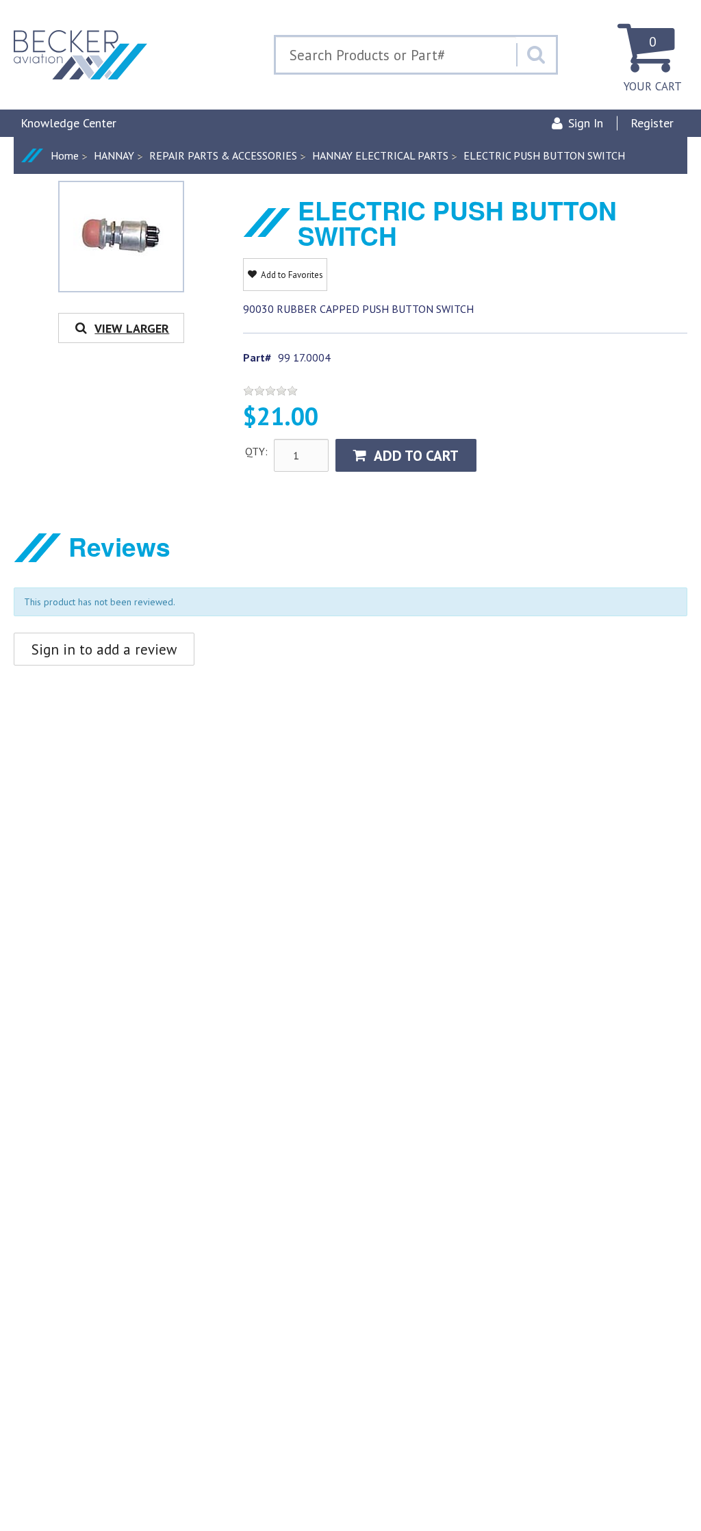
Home (65, 155)
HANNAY (114, 155)
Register (652, 123)
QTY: (256, 451)
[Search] (536, 54)
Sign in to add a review (104, 649)
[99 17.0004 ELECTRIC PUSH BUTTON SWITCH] (121, 234)
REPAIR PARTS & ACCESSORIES (223, 155)
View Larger (131, 328)
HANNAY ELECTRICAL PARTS (380, 155)
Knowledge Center (68, 123)
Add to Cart (416, 455)
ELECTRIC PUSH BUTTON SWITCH (544, 155)
